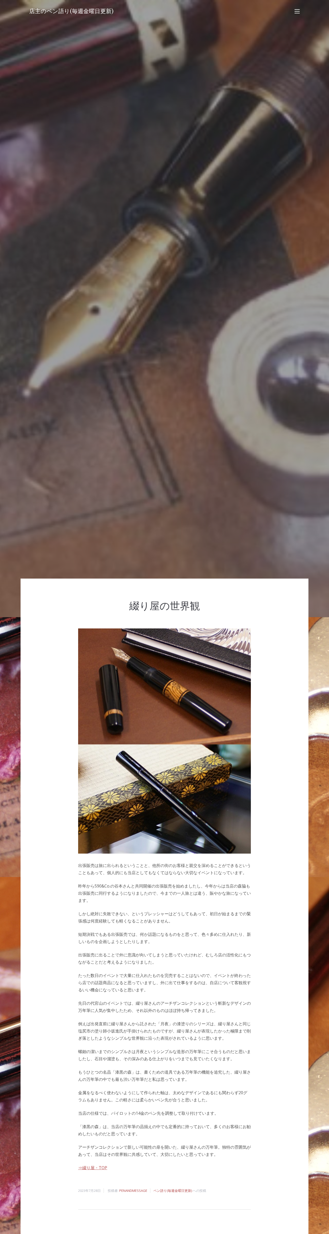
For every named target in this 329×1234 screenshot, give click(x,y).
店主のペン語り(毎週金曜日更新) (71, 11)
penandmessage (133, 1190)
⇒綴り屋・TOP (92, 1168)
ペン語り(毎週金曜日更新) (172, 1190)
